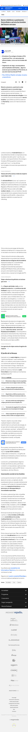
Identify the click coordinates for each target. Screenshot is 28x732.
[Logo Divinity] (14, 635)
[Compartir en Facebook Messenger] (22, 82)
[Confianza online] (14, 726)
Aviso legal (14, 697)
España (8, 11)
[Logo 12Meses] (14, 675)
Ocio (2, 14)
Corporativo (5, 598)
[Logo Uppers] (14, 665)
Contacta (14, 711)
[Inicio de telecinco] (2, 8)
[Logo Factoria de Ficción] (14, 645)
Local (13, 11)
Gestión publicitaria (14, 707)
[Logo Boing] (14, 650)
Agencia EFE (8, 50)
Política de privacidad (14, 701)
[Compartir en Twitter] (19, 82)
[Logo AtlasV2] (14, 680)
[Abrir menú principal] (26, 8)
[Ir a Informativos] (8, 8)
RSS (14, 709)
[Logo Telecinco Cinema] (14, 670)
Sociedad (18, 11)
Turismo (19, 582)
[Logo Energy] (14, 655)
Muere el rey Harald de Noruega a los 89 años (11, 5)
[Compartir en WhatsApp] (16, 82)
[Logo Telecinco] (14, 625)
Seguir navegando (6, 602)
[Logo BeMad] (14, 660)
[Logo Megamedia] (15, 719)
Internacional (24, 11)
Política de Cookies (14, 705)
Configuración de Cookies (14, 703)
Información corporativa (14, 699)
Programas (4, 594)
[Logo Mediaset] (14, 613)
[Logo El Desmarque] (14, 640)
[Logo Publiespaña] (14, 685)
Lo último (3, 11)
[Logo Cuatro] (14, 630)
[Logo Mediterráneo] (14, 690)
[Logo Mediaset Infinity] (14, 620)
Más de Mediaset (6, 606)
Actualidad (8, 582)
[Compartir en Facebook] (25, 82)
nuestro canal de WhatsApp (17, 576)
